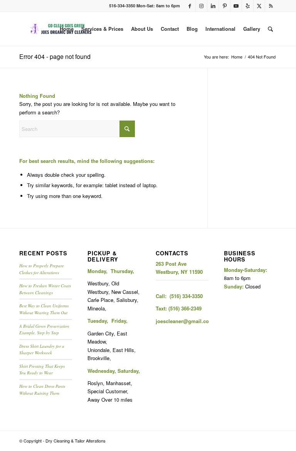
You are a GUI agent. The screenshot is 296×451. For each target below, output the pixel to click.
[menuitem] (66, 29)
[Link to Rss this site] (271, 6)
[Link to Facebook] (189, 6)
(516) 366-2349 (185, 308)
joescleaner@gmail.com (185, 321)
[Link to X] (259, 6)
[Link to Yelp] (247, 6)
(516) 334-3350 (186, 296)
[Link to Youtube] (236, 6)
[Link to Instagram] (201, 6)
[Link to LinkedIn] (213, 6)
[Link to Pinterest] (224, 6)
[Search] (270, 29)
